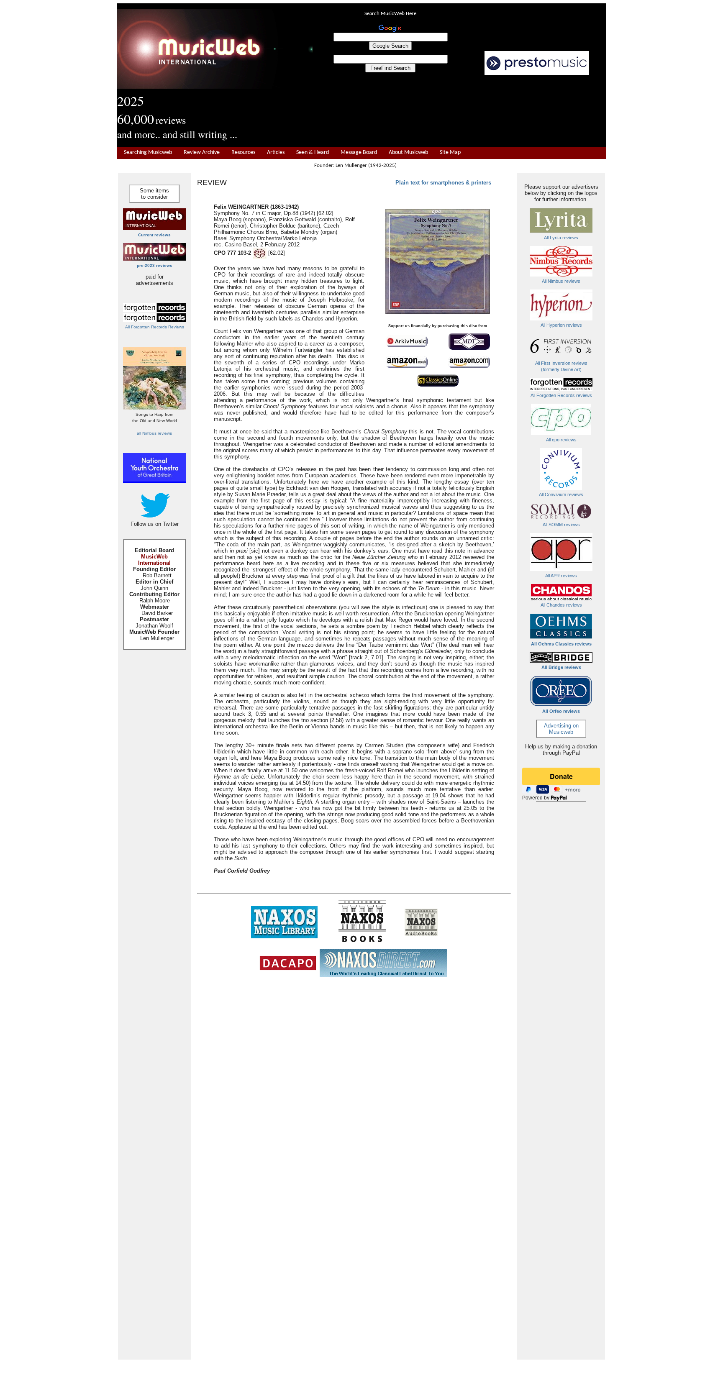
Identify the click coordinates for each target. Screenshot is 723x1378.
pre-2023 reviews (154, 265)
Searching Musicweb (148, 152)
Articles (276, 152)
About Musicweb (408, 152)
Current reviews (154, 235)
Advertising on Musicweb (561, 728)
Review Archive (202, 152)
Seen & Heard (312, 152)
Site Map (450, 152)
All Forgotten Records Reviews (154, 327)
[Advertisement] (460, 111)
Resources (243, 152)
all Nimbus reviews (154, 433)
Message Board (359, 152)
